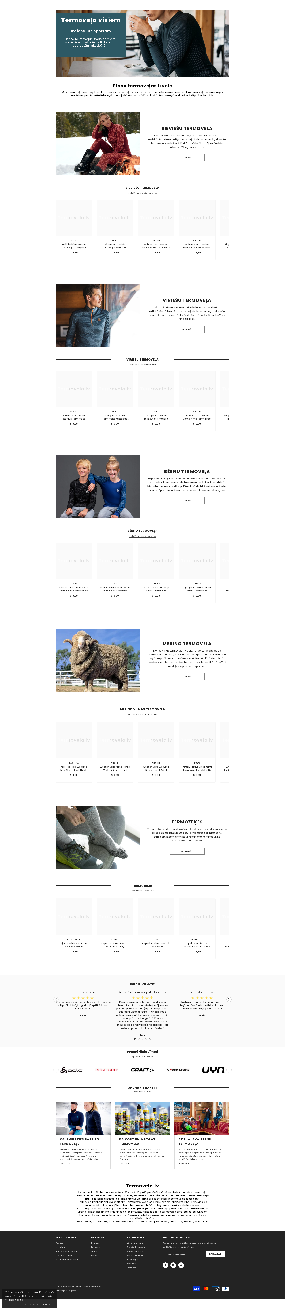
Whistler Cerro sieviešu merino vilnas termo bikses (156, 246)
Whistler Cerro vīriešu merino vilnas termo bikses (197, 417)
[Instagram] (173, 1265)
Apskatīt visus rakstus (142, 1092)
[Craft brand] (142, 1069)
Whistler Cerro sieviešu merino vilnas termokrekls (197, 246)
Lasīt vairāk (65, 1163)
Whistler (74, 240)
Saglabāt (215, 1253)
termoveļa (168, 1211)
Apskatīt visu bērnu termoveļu (142, 536)
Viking (115, 240)
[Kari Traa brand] (107, 1069)
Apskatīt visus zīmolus (142, 1057)
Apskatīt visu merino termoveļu (142, 714)
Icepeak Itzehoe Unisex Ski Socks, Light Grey (115, 945)
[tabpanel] (83, 1003)
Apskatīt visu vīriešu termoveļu (142, 364)
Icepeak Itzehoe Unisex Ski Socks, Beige (156, 945)
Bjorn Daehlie (74, 939)
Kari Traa (74, 763)
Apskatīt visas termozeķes (142, 891)
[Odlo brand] (71, 1069)
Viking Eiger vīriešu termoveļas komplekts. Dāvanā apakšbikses (115, 417)
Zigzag (74, 583)
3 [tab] (142, 1039)
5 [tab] (150, 1039)
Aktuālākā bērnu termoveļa (195, 1141)
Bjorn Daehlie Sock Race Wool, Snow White (74, 945)
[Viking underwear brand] (178, 1069)
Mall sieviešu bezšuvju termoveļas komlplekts (74, 246)
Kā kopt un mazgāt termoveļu (137, 1141)
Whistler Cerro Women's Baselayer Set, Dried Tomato (156, 768)
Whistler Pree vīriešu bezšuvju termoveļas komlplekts (74, 417)
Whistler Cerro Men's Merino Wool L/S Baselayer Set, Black (115, 768)
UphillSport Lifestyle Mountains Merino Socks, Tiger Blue (197, 945)
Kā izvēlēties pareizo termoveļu (79, 1141)
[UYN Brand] (214, 1069)
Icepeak (115, 939)
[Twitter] (181, 1265)
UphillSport (197, 939)
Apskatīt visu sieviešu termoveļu (142, 193)
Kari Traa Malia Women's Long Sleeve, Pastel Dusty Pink (74, 768)
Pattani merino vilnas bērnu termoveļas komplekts (115, 589)
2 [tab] (139, 1039)
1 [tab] (135, 1039)
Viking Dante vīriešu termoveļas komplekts (156, 417)
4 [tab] (146, 1039)
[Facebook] (165, 1265)
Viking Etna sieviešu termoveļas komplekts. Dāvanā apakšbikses (115, 246)
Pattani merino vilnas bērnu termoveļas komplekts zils (74, 589)
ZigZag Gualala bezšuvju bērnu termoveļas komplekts (156, 589)
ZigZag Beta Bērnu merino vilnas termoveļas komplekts (197, 589)
